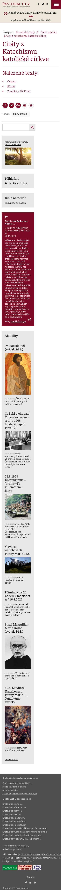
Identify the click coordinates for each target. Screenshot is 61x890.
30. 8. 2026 (10, 202)
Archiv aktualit (11, 759)
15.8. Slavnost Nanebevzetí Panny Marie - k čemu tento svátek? (16, 695)
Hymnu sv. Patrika (18, 845)
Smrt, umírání (49, 32)
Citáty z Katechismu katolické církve (25, 35)
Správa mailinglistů (18, 183)
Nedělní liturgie (18, 321)
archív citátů (44, 20)
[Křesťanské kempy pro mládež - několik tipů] (18, 156)
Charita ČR (26, 854)
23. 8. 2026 (21, 202)
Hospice (37, 854)
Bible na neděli (15, 198)
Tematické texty (25, 32)
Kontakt (30, 876)
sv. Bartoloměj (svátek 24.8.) (15, 347)
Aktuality (11, 336)
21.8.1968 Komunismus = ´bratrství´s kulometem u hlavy (15, 483)
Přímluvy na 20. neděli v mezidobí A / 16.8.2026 (17, 595)
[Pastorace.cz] (16, 5)
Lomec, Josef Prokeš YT (18, 857)
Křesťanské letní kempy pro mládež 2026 (16, 143)
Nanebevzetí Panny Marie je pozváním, (32, 12)
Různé (11, 86)
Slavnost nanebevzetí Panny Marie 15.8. (17, 550)
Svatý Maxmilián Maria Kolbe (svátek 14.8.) (16, 627)
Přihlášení (12, 178)
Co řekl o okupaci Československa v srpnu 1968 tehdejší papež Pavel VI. (17, 421)
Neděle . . (10, 223)
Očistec (11, 81)
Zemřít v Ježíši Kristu (19, 91)
